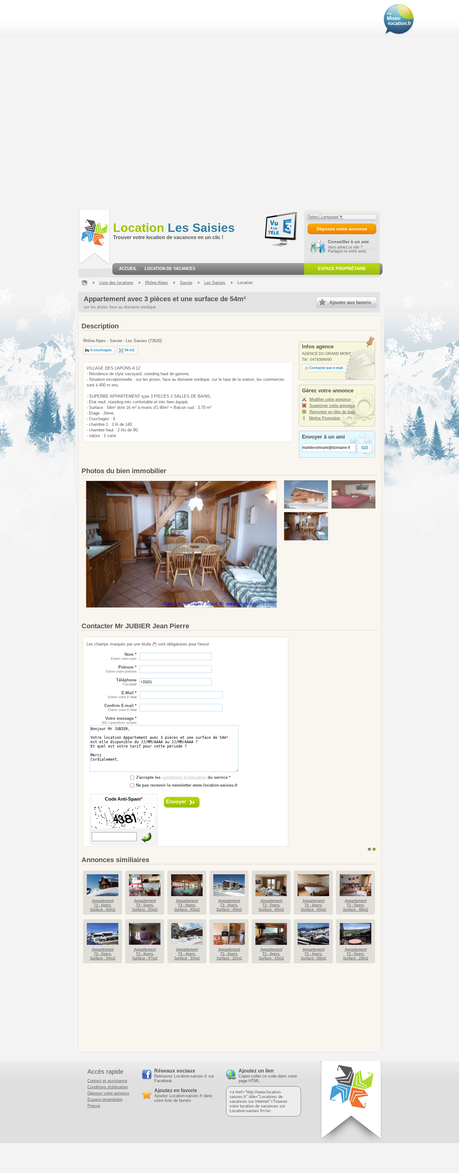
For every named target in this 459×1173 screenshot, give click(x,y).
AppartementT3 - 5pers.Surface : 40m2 (271, 905)
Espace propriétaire (104, 1099)
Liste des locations (116, 282)
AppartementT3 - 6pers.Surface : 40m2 (103, 905)
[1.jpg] (306, 494)
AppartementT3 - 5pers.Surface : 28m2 (355, 953)
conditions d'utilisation (184, 777)
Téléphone (126, 682)
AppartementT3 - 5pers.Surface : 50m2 (145, 905)
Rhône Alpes (156, 282)
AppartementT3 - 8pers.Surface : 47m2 (145, 953)
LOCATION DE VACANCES (170, 268)
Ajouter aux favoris (350, 302)
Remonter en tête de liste (332, 412)
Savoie (186, 282)
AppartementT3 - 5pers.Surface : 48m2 (355, 905)
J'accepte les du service (183, 777)
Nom (123, 656)
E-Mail (122, 694)
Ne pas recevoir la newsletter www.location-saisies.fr (187, 785)
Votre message (119, 720)
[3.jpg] (306, 526)
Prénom (121, 669)
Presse (93, 1105)
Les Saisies (174, 227)
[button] (99, 350)
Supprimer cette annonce (332, 405)
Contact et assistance (107, 1080)
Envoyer (176, 801)
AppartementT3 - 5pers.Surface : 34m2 (103, 953)
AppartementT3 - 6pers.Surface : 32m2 (229, 953)
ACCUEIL (128, 268)
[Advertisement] (38, 104)
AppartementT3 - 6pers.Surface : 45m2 (187, 905)
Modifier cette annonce (330, 399)
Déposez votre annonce (342, 228)
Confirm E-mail (120, 707)
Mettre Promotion (324, 418)
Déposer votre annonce (108, 1093)
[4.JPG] (353, 494)
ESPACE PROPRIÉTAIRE (342, 268)
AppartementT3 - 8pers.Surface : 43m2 (271, 953)
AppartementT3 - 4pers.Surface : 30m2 (187, 953)
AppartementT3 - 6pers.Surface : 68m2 (313, 953)
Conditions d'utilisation (107, 1087)
